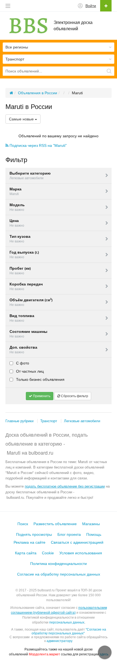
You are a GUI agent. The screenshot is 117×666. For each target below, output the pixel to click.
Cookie (48, 553)
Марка (15, 191)
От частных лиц (29, 371)
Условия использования (80, 553)
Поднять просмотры (34, 534)
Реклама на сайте (29, 542)
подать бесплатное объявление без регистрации (65, 486)
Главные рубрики (19, 421)
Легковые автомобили (82, 421)
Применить (41, 396)
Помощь (93, 534)
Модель (17, 207)
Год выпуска (24, 254)
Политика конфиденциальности (58, 563)
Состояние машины (28, 333)
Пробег (20, 270)
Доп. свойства (23, 349)
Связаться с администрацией (77, 542)
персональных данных (66, 622)
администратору (59, 641)
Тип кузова (20, 238)
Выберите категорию (30, 175)
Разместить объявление (55, 524)
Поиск (22, 524)
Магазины (91, 524)
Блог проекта (69, 534)
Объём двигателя (31, 302)
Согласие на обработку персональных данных (58, 574)
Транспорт (48, 421)
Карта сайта (25, 553)
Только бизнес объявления (39, 379)
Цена (17, 222)
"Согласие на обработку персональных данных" (69, 631)
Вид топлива (22, 318)
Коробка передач (26, 286)
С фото (22, 363)
